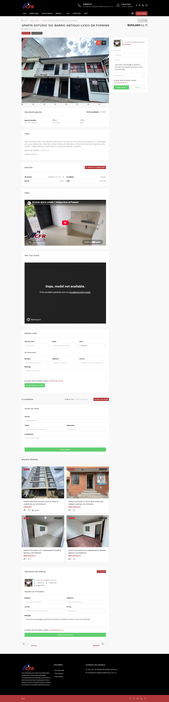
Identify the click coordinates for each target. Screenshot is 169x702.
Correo (82, 359)
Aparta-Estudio (34, 20)
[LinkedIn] (142, 698)
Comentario (29, 434)
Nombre (28, 359)
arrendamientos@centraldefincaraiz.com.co (98, 6)
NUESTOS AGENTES (47, 13)
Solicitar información (65, 635)
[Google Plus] (145, 698)
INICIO (24, 13)
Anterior (34, 646)
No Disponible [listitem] (59, 670)
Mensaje (28, 367)
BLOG (68, 13)
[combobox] (38, 345)
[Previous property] (26, 646)
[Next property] (105, 646)
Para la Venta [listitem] (59, 676)
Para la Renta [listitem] (59, 673)
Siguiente (96, 646)
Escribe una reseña (101, 399)
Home (26, 20)
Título (27, 425)
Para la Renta (58, 469)
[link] (43, 482)
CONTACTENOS (77, 13)
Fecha (54, 341)
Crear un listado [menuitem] (141, 13)
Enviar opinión (65, 449)
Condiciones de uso (56, 381)
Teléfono (55, 359)
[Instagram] (138, 698)
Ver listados (101, 571)
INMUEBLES (59, 13)
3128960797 (87, 4)
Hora (81, 341)
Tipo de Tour (29, 341)
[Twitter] (134, 698)
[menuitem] (132, 13)
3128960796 (52, 583)
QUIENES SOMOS (34, 13)
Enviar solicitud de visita (35, 385)
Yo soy (69, 607)
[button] (139, 20)
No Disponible (36, 33)
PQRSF (86, 13)
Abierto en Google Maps (96, 167)
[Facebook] (131, 698)
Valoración (70, 425)
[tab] (98, 42)
